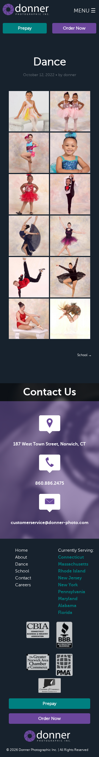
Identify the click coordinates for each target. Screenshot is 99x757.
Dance (21, 564)
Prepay (25, 28)
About (21, 557)
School (22, 571)
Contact (23, 577)
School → (84, 355)
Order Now (74, 28)
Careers (23, 584)
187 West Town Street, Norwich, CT (49, 444)
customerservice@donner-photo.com (50, 522)
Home (21, 550)
